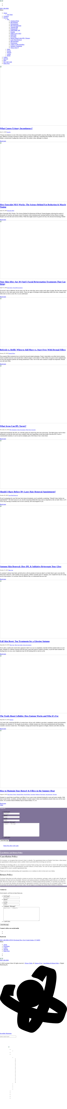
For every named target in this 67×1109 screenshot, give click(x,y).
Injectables (18, 1072)
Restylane (42, 794)
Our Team (16, 1050)
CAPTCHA (6, 837)
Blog (12, 1094)
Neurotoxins (19, 1078)
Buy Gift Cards (16, 1096)
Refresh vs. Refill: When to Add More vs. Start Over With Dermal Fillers (33, 350)
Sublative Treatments (21, 1081)
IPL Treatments (13, 429)
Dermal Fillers (11, 353)
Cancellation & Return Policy (51, 963)
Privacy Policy (29, 963)
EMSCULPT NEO (20, 1070)
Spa (14, 1057)
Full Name (6, 812)
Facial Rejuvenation (18, 287)
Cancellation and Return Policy (11, 853)
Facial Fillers (27, 794)
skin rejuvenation (21, 429)
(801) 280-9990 (4, 940)
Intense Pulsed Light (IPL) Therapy (24, 1074)
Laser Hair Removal (13, 495)
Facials (15, 1085)
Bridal (15, 1089)
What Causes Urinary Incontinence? (16, 128)
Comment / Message (9, 822)
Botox (14, 794)
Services (16, 1055)
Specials (13, 1092)
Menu (1, 10)
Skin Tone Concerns (31, 429)
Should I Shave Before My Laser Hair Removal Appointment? (28, 492)
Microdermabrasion (21, 1063)
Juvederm (33, 794)
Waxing (15, 1086)
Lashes (15, 1088)
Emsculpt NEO (10, 210)
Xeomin (55, 794)
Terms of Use (38, 963)
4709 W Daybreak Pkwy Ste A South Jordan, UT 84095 (24, 940)
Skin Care (10, 570)
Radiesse (38, 794)
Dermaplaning (19, 1061)
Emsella (8, 132)
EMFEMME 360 (20, 1067)
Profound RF (19, 1065)
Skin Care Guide (19, 645)
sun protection (49, 794)
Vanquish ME (19, 1064)
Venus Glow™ (19, 1082)
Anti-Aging (9, 287)
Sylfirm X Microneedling (22, 1079)
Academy (14, 1052)
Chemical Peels (20, 1059)
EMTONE (18, 1071)
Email (5, 818)
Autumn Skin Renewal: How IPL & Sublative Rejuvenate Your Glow (30, 566)
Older (1, 805)
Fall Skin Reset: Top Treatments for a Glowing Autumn (25, 641)
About (13, 1049)
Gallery (13, 1091)
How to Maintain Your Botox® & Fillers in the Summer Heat (27, 791)
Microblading (19, 1060)
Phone (5, 815)
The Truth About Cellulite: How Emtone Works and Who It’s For (29, 716)
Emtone (11, 719)
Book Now (14, 1098)
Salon (15, 1083)
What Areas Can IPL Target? (13, 426)
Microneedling (19, 1076)
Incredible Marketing (6, 1033)
